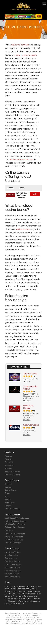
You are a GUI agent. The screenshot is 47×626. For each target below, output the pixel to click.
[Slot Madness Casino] (23, 16)
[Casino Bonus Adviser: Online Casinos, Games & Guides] (23, 11)
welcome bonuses (20, 44)
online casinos (23, 229)
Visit (35, 194)
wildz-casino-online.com (21, 159)
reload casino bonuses (26, 55)
